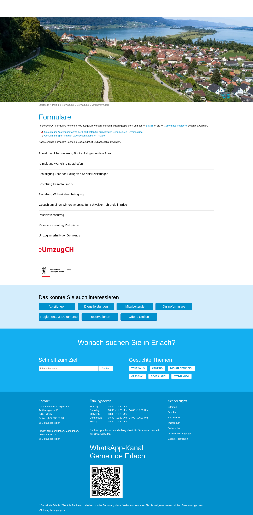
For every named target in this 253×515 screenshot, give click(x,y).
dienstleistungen (181, 368)
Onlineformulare (174, 306)
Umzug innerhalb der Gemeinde (59, 235)
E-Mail (149, 125)
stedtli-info (181, 376)
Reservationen (100, 317)
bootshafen (158, 376)
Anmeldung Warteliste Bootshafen (61, 163)
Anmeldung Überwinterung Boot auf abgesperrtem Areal (75, 153)
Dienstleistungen (96, 306)
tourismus (138, 368)
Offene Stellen (139, 317)
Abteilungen (57, 306)
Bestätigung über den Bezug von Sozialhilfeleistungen (73, 173)
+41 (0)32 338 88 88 (53, 418)
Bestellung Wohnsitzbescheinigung (61, 194)
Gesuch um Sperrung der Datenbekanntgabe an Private (74, 135)
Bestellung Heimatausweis (56, 184)
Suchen (106, 368)
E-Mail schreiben (51, 422)
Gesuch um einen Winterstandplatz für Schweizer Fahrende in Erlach (83, 204)
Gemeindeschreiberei (175, 125)
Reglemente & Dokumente (59, 317)
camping (157, 368)
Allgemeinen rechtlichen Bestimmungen (176, 505)
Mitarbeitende (135, 306)
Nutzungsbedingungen (52, 510)
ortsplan (137, 376)
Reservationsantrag (51, 215)
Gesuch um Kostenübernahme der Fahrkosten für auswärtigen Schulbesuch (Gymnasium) (93, 132)
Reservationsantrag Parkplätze (59, 225)
